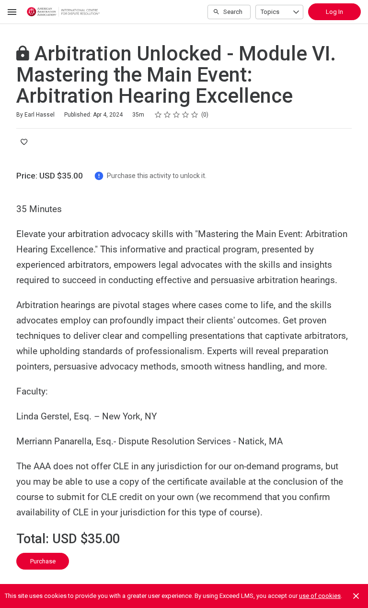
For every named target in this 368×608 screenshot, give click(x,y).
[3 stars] (176, 114)
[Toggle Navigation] (12, 12)
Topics (270, 11)
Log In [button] (334, 11)
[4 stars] (185, 114)
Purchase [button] (43, 561)
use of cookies (320, 595)
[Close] (356, 596)
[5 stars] (194, 114)
